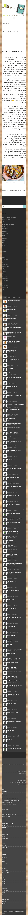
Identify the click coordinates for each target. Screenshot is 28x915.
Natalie (23, 190)
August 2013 (4, 268)
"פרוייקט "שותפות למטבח (7, 216)
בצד (18, 190)
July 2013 (4, 269)
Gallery (3, 789)
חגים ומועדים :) (5, 228)
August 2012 (4, 289)
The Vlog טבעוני (12, 911)
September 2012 (5, 287)
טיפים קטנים (4, 230)
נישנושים (3, 235)
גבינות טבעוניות (5, 223)
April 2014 (4, 257)
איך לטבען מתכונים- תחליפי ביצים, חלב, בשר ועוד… (11, 800)
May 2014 (4, 255)
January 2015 (5, 254)
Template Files (5, 795)
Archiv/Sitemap (5, 787)
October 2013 (5, 264)
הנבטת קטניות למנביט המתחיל (8, 224)
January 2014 (5, 259)
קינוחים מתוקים (5, 243)
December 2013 (5, 261)
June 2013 (4, 271)
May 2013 (4, 273)
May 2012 (4, 290)
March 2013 (4, 276)
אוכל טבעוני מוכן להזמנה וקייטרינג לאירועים (10, 798)
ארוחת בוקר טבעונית (6, 219)
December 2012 (5, 282)
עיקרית (15, 190)
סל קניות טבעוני (5, 236)
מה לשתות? (4, 231)
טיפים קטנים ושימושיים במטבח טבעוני (9, 804)
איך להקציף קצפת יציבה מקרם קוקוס (9, 217)
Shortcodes (4, 793)
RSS (14, 18)
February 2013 (5, 278)
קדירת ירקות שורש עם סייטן (12, 51)
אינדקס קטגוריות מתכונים (7, 802)
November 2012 (5, 283)
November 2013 (5, 262)
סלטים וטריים (4, 238)
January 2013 (5, 280)
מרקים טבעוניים (5, 233)
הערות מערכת (5, 226)
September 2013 (5, 266)
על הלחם (4, 242)
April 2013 (4, 275)
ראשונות (3, 245)
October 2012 (5, 285)
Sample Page (4, 791)
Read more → (23, 186)
